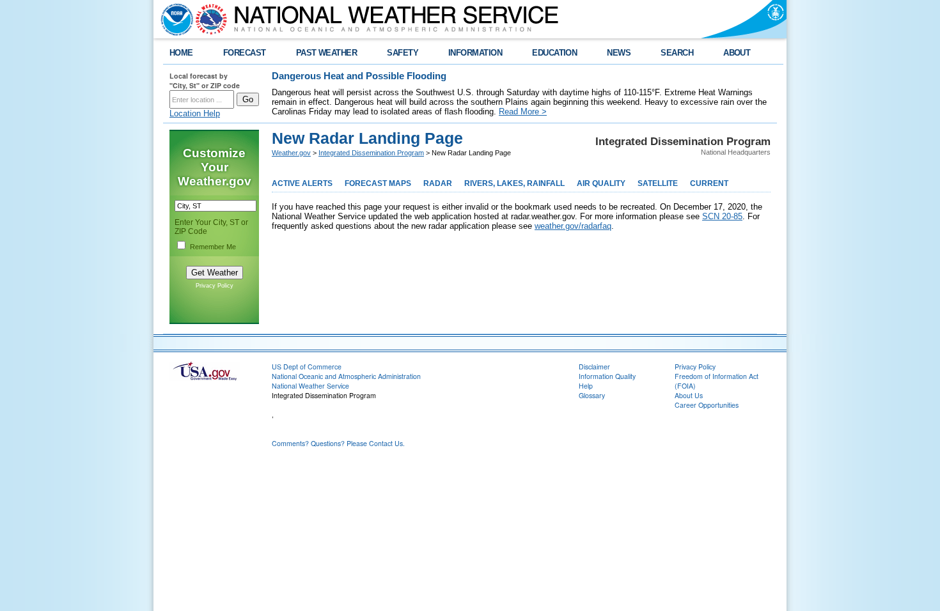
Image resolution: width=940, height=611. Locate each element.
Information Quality (607, 376)
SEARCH (677, 53)
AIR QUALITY (601, 183)
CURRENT (709, 183)
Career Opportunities (707, 405)
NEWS (619, 53)
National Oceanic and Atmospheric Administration (346, 376)
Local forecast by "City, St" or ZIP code (204, 80)
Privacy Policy (214, 285)
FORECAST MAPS (378, 183)
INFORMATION (475, 53)
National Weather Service (310, 386)
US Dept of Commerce (306, 366)
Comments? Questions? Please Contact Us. (338, 443)
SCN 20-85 (722, 216)
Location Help (194, 113)
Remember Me (213, 247)
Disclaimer (594, 366)
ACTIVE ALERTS (302, 183)
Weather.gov (291, 153)
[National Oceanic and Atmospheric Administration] (174, 19)
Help (586, 386)
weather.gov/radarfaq (573, 226)
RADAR (437, 183)
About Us (689, 395)
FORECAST (244, 53)
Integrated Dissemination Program (371, 153)
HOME (181, 53)
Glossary (592, 395)
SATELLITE (658, 183)
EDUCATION (554, 53)
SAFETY (402, 53)
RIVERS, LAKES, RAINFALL (514, 183)
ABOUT (736, 53)
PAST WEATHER (326, 53)
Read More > (523, 111)
